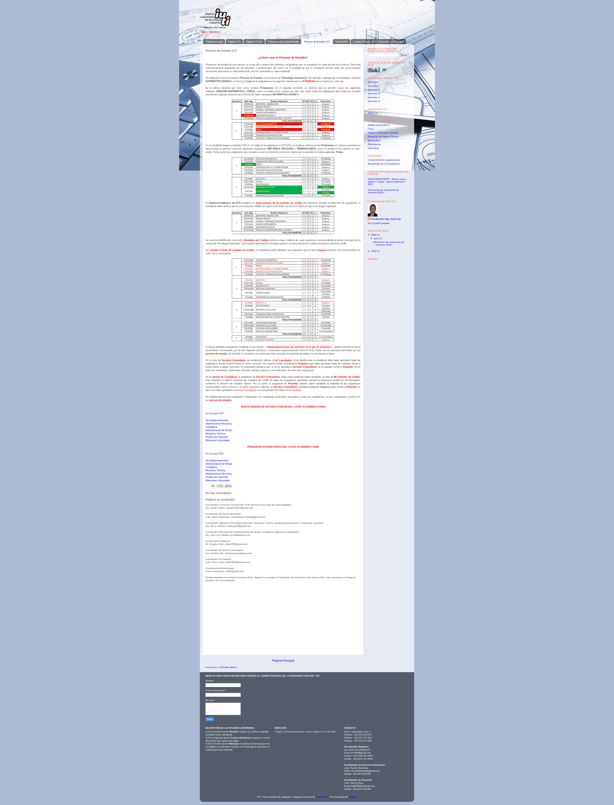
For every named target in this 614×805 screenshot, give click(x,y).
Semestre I (373, 82)
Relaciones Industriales (218, 440)
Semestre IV (374, 93)
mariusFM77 (322, 797)
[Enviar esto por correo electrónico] (218, 485)
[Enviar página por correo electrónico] (212, 486)
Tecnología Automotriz (217, 420)
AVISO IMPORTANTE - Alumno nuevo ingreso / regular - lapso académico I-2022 (387, 181)
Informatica (373, 148)
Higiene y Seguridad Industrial (383, 133)
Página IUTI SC (254, 41)
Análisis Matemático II (379, 125)
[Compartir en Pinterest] (230, 485)
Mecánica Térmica (215, 433)
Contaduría (211, 427)
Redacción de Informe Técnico (383, 136)
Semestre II (373, 86)
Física (371, 129)
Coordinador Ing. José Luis (386, 219)
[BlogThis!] (221, 485)
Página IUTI (234, 41)
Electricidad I (374, 140)
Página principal (214, 41)
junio (376, 238)
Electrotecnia (374, 144)
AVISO (371, 113)
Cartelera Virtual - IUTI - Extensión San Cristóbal (378, 41)
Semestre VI (374, 101)
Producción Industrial (217, 437)
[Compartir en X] (224, 485)
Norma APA (341, 41)
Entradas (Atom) (228, 667)
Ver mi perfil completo (379, 223)
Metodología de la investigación (384, 164)
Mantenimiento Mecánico (219, 423)
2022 (374, 251)
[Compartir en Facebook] (227, 485)
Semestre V (374, 97)
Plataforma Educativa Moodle (283, 41)
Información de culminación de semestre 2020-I (383, 191)
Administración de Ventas (219, 430)
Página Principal (283, 660)
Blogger (353, 797)
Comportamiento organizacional (384, 160)
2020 (374, 235)
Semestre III (374, 90)
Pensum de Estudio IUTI (317, 41)
